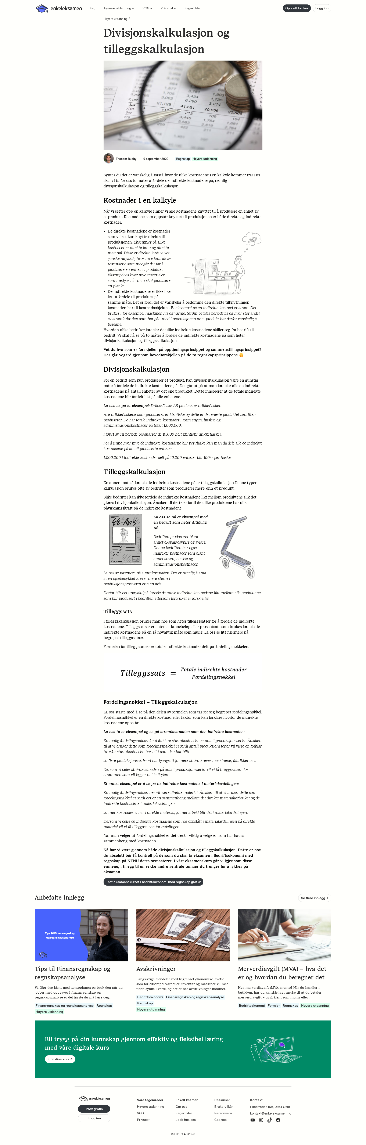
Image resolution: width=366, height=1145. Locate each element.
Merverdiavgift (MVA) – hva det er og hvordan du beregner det (282, 973)
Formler (274, 1005)
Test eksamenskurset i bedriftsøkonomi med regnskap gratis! (153, 882)
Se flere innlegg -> (315, 898)
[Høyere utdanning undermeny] (133, 8)
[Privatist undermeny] (175, 8)
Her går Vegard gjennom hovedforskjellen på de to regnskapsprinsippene (171, 355)
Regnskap (183, 159)
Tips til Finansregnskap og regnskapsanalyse (72, 973)
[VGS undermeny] (151, 8)
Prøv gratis (94, 1109)
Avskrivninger (156, 969)
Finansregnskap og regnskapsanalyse (65, 1005)
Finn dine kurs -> (60, 1059)
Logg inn (322, 8)
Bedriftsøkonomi (150, 997)
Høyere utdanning (116, 19)
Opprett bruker (296, 8)
